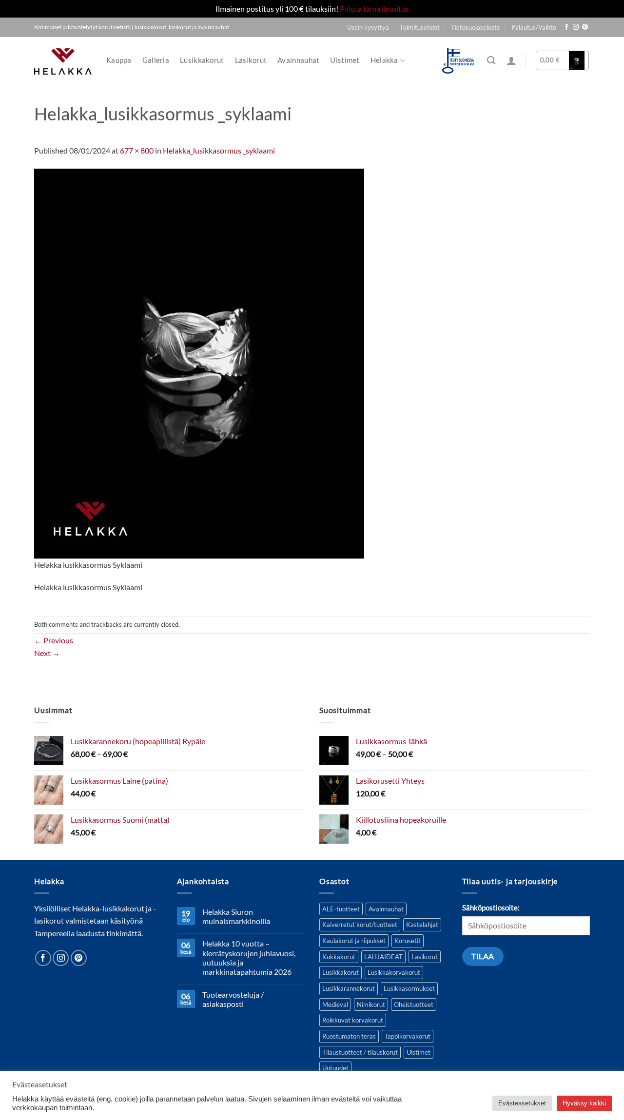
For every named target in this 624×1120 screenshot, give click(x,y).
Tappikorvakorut (407, 1036)
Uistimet (344, 60)
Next (47, 652)
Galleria (155, 60)
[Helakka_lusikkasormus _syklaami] (199, 362)
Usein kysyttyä (368, 27)
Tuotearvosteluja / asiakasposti (233, 999)
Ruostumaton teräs (349, 1036)
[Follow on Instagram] (576, 27)
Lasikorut (251, 60)
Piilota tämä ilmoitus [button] (374, 8)
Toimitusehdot (420, 27)
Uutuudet (335, 1068)
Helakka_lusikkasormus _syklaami (219, 150)
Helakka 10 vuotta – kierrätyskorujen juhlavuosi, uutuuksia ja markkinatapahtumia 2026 (248, 957)
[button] (511, 60)
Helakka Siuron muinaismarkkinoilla (236, 916)
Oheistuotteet (413, 1004)
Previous (53, 640)
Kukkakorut (338, 957)
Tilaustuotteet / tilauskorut (360, 1052)
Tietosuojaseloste (475, 27)
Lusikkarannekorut (348, 988)
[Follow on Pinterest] (585, 27)
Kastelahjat (422, 924)
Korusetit (407, 941)
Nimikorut (371, 1004)
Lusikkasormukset (409, 988)
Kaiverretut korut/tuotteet (359, 924)
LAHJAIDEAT (383, 957)
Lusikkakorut (202, 60)
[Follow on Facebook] (566, 27)
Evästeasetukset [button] (522, 1103)
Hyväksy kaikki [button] (584, 1103)
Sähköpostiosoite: (491, 908)
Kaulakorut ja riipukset (354, 941)
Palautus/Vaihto (533, 27)
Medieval (335, 1004)
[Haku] (491, 61)
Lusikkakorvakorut (394, 972)
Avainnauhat (298, 60)
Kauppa (119, 60)
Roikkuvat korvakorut (352, 1020)
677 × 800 (137, 150)
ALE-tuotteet (341, 909)
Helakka (384, 60)
